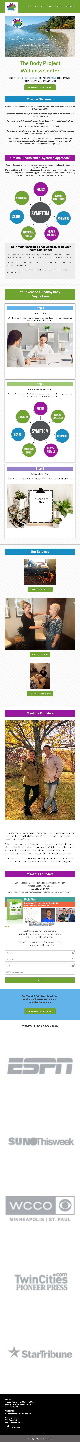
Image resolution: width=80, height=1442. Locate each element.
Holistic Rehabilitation (40, 589)
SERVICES (38, 6)
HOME (29, 6)
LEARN (58, 6)
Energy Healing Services (40, 694)
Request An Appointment (40, 87)
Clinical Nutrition (40, 654)
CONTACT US (70, 6)
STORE (48, 6)
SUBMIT (40, 980)
